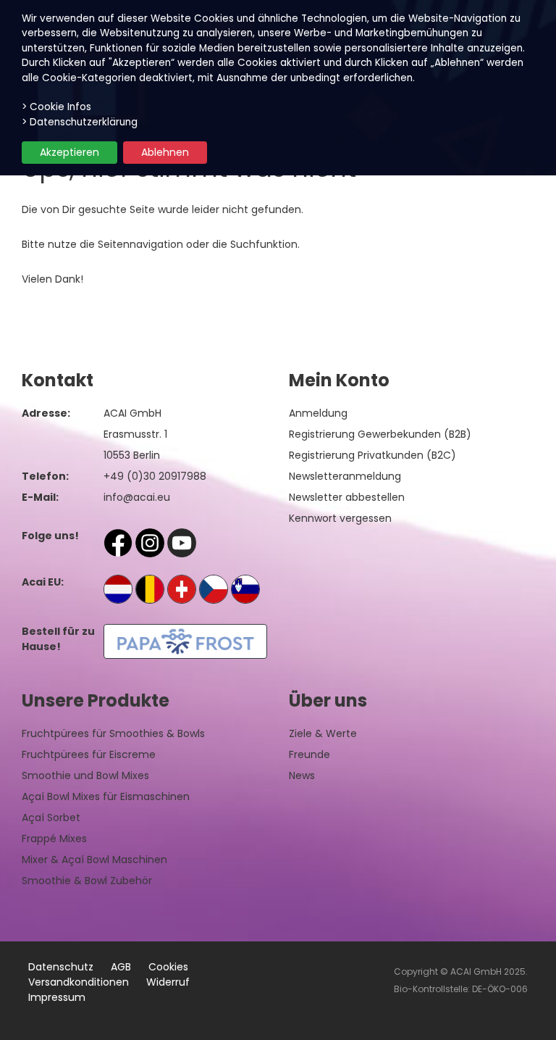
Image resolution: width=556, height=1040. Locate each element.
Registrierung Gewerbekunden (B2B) (380, 434)
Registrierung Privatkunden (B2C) (372, 455)
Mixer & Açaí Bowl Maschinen (94, 859)
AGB (121, 967)
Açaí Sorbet (51, 817)
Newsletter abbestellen (347, 497)
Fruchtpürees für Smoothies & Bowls (113, 733)
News (302, 775)
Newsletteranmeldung (345, 476)
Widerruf (168, 982)
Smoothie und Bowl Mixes (85, 775)
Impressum (56, 997)
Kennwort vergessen (340, 518)
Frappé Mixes (54, 838)
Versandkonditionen (78, 982)
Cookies (168, 967)
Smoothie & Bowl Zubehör (87, 880)
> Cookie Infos (56, 107)
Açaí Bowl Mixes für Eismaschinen (106, 796)
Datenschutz (60, 967)
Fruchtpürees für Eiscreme (89, 754)
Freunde (309, 754)
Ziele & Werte (323, 733)
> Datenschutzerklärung (80, 122)
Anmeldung (318, 413)
